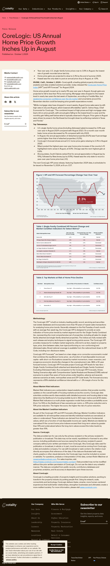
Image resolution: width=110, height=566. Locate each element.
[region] (35, 551)
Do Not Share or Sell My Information (56, 550)
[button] (85, 2)
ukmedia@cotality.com (14, 79)
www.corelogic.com (88, 487)
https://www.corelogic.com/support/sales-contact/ (54, 462)
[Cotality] (8, 9)
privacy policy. (11, 559)
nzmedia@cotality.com (14, 84)
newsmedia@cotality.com (15, 77)
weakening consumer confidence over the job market (55, 99)
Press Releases (13, 18)
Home (4, 18)
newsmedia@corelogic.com (44, 459)
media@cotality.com (13, 82)
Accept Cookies (56, 545)
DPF (89, 558)
